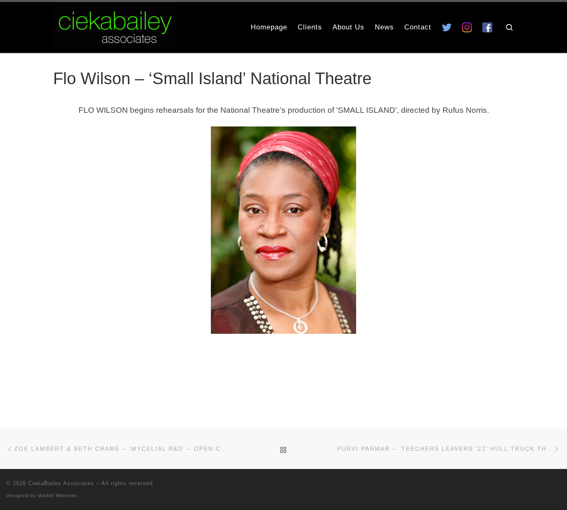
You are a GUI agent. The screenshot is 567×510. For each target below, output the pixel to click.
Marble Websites (58, 495)
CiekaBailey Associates (61, 483)
